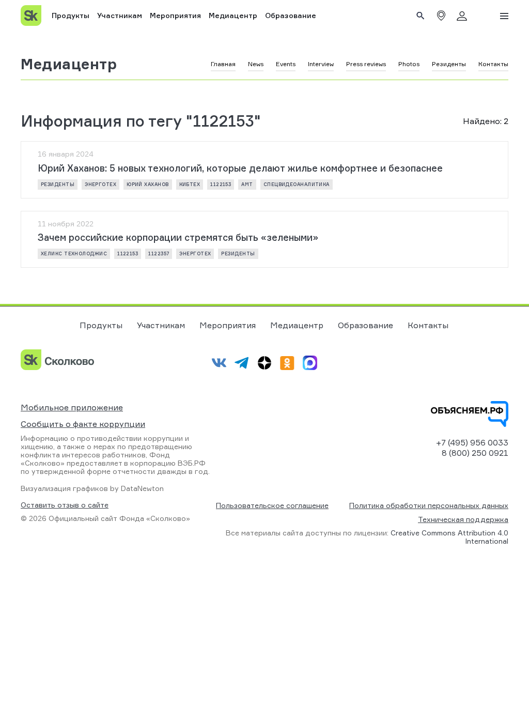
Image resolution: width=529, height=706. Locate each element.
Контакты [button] (493, 64)
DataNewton (142, 488)
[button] (441, 15)
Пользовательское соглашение (272, 505)
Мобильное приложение (72, 407)
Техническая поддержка (463, 519)
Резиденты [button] (449, 64)
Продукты (70, 15)
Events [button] (285, 64)
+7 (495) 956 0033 (472, 442)
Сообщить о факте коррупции (83, 424)
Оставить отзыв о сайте (64, 505)
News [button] (255, 64)
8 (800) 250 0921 (475, 453)
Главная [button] (223, 64)
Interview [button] (321, 64)
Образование (290, 15)
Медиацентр (233, 15)
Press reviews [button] (366, 64)
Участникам (119, 15)
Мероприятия (175, 15)
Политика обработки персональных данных (428, 505)
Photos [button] (408, 64)
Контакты (428, 325)
